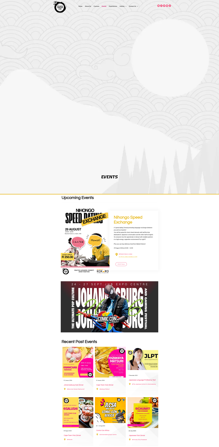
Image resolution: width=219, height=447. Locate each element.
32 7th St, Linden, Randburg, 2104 (128, 256)
